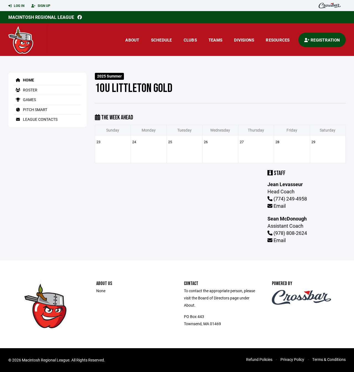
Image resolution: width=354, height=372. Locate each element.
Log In (18, 5)
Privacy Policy (292, 359)
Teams (215, 40)
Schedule (161, 40)
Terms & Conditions (329, 359)
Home (28, 80)
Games (29, 99)
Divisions (244, 40)
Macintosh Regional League (41, 17)
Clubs (190, 40)
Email (279, 205)
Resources (278, 40)
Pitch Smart (34, 109)
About (132, 40)
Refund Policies (259, 359)
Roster (29, 90)
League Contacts (40, 119)
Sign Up (43, 5)
